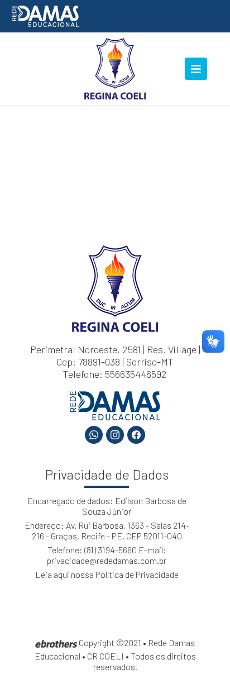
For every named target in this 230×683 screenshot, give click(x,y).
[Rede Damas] (45, 15)
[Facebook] (136, 435)
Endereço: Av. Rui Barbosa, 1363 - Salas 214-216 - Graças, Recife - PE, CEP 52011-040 (107, 530)
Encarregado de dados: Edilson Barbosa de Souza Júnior (106, 505)
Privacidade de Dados (107, 474)
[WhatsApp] (94, 435)
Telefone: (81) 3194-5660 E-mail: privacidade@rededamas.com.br (106, 555)
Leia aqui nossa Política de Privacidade (107, 574)
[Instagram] (115, 435)
